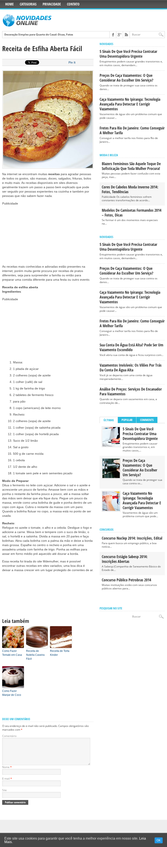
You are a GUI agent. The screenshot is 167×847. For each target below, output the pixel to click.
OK (159, 840)
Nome (7, 767)
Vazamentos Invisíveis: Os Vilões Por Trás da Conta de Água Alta (131, 367)
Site (4, 790)
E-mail (7, 778)
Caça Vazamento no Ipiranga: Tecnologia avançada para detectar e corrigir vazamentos (130, 104)
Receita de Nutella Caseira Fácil (35, 654)
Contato (73, 4)
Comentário (9, 736)
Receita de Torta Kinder (59, 652)
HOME (9, 4)
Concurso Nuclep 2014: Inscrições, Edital (132, 538)
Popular (127, 420)
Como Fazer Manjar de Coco (11, 692)
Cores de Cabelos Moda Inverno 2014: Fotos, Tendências (130, 189)
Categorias (28, 4)
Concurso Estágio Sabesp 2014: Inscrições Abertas (125, 559)
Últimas (109, 420)
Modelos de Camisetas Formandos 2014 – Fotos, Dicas (131, 212)
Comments (147, 420)
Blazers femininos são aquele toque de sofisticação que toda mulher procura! (131, 166)
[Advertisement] (34, 233)
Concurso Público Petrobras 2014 (126, 579)
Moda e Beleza (109, 155)
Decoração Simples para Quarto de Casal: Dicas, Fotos (38, 34)
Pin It (71, 62)
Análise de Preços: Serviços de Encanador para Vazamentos (131, 391)
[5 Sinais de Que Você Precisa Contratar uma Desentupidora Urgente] (111, 445)
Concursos (107, 529)
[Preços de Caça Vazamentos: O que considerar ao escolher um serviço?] (111, 477)
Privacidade (52, 4)
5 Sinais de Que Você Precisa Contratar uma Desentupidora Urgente (128, 54)
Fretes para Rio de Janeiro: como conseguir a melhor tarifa (132, 130)
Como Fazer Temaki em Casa (12, 652)
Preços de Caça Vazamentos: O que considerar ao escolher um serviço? (126, 77)
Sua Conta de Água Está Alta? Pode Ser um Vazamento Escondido (131, 347)
